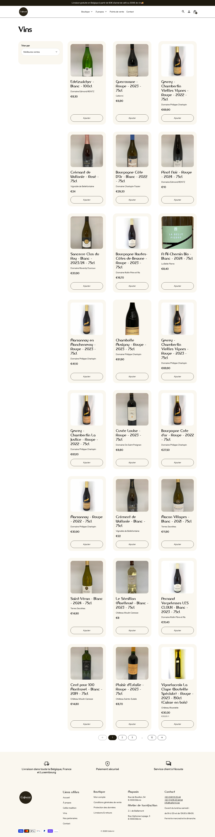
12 (152, 737)
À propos (67, 802)
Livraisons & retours (103, 812)
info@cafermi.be (172, 802)
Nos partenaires (70, 818)
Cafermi (110, 831)
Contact (66, 823)
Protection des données (105, 807)
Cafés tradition (69, 808)
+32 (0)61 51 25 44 (173, 797)
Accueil (66, 797)
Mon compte (99, 797)
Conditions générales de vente (108, 802)
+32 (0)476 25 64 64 (174, 800)
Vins (65, 813)
